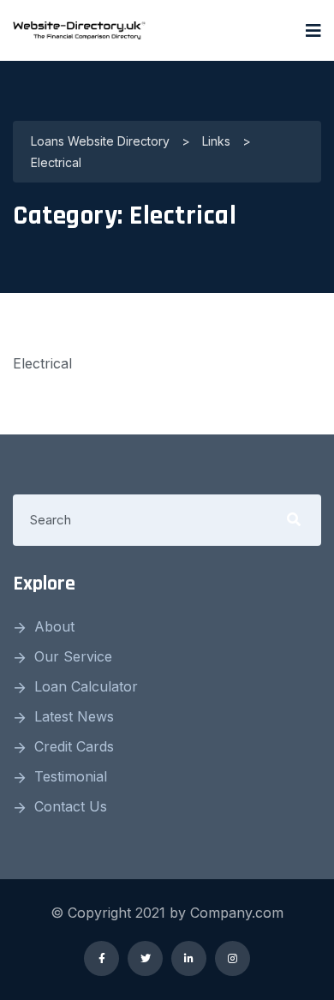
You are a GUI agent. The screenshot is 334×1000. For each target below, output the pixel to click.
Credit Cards (74, 746)
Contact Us (70, 806)
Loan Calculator (86, 686)
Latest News (74, 716)
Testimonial (70, 776)
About (54, 626)
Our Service (73, 656)
